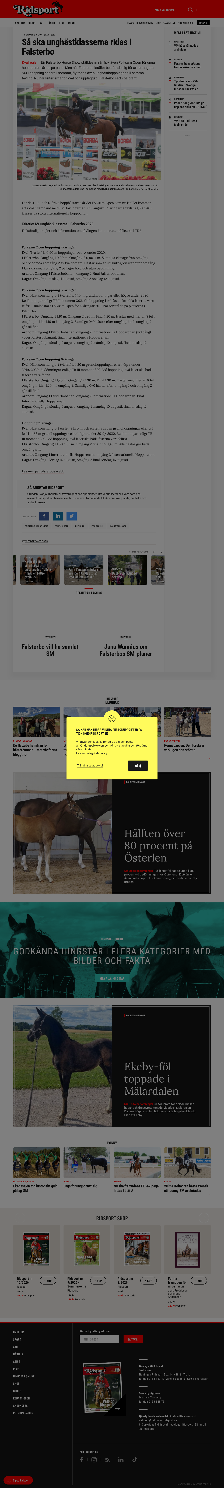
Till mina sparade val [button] (90, 765)
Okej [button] (138, 766)
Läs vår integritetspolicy (91, 753)
